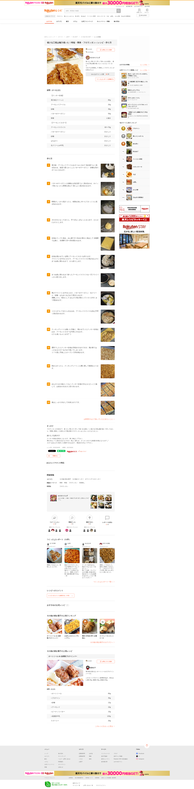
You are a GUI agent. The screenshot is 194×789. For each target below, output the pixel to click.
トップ (46, 753)
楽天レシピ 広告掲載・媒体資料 (109, 777)
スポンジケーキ (101, 16)
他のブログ (83, 451)
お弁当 (91, 753)
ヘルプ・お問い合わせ (64, 759)
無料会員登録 (144, 15)
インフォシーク (120, 6)
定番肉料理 (82, 753)
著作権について (89, 777)
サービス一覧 (76, 785)
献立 (67, 21)
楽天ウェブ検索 (118, 756)
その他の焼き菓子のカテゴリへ (101, 642)
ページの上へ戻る (147, 745)
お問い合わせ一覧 (88, 785)
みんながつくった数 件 (100, 74)
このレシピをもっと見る (104, 726)
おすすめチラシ (138, 6)
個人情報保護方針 (79, 777)
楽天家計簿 (129, 6)
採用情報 (97, 777)
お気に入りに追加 (107, 49)
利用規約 (60, 761)
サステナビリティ (101, 785)
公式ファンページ (87, 21)
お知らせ (60, 767)
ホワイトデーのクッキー (93, 479)
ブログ (115, 753)
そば (107, 16)
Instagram (141, 759)
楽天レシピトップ (49, 37)
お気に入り (139, 12)
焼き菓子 (75, 37)
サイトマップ (61, 756)
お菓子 (68, 37)
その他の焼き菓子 (86, 37)
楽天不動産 (104, 756)
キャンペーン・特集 (103, 21)
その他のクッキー (78, 479)
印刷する (55, 455)
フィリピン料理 (91, 16)
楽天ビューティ (105, 759)
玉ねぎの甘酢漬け (126, 16)
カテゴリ (59, 21)
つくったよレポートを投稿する (105, 79)
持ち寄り (77, 16)
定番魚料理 (82, 756)
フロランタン (73, 482)
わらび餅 (117, 16)
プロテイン (60, 16)
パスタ (81, 759)
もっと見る (143, 64)
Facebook (141, 753)
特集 (45, 767)
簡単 (61, 482)
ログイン (147, 12)
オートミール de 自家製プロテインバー (62, 656)
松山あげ (83, 16)
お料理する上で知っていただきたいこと (98, 419)
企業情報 (71, 777)
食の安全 (116, 21)
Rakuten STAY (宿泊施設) (121, 759)
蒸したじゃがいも (69, 16)
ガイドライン (61, 764)
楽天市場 (147, 6)
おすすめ (49, 21)
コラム (75, 21)
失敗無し (82, 482)
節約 (90, 759)
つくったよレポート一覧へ (103, 582)
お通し (112, 16)
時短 (65, 482)
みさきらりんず (63, 496)
